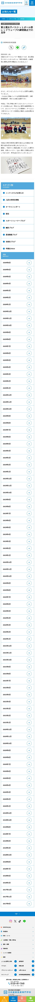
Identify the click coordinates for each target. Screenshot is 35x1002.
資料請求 (21, 961)
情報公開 (21, 965)
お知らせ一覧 (12, 18)
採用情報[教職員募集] (24, 974)
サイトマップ (4, 974)
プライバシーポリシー (7, 970)
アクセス (3, 965)
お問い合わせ (22, 970)
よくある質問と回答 (6, 961)
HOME (3, 18)
